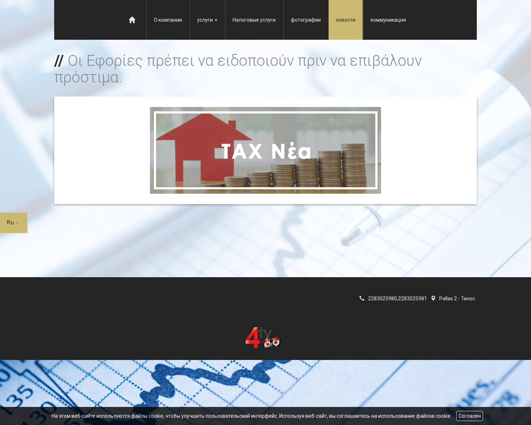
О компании (168, 20)
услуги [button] (205, 20)
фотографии (306, 20)
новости (345, 20)
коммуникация (388, 20)
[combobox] (14, 222)
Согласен (469, 416)
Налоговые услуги (254, 20)
